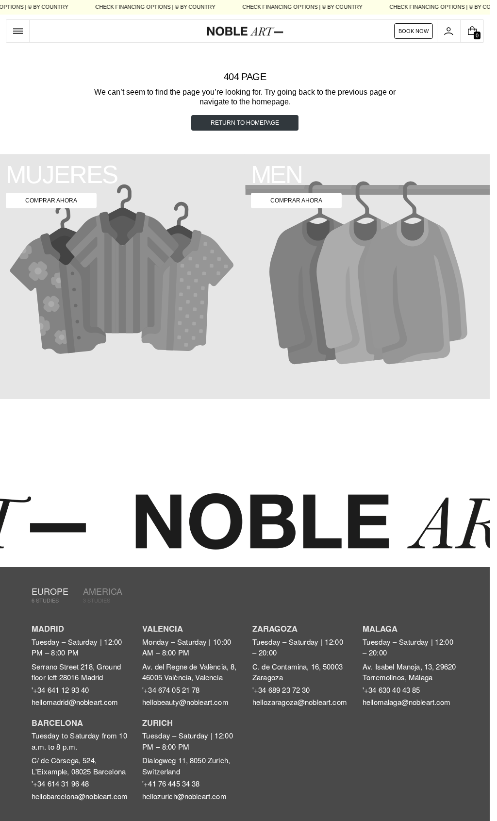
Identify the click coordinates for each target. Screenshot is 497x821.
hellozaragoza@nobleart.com (299, 702)
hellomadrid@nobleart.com (75, 702)
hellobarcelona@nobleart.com (80, 796)
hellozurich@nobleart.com (184, 796)
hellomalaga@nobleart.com (407, 702)
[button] (17, 31)
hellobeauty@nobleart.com (185, 702)
